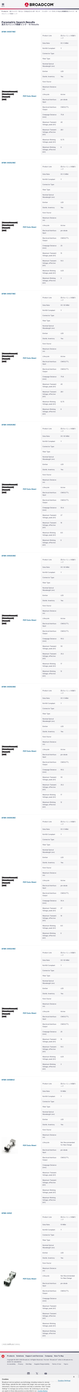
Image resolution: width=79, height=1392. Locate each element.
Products (11, 1356)
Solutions (20, 1356)
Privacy (20, 1364)
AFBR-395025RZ (9, 949)
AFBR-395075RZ (9, 294)
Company (48, 1356)
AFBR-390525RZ (9, 163)
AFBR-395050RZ (9, 425)
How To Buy (59, 1356)
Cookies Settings (64, 1380)
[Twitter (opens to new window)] (37, 1373)
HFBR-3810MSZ (8, 1080)
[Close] (73, 1376)
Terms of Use (56, 1364)
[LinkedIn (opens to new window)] (28, 1373)
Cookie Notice (42, 1391)
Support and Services (34, 1356)
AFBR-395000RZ (9, 556)
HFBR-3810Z (7, 1213)
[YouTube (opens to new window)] (46, 1373)
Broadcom (39, 5)
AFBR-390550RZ (9, 818)
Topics (66, 1364)
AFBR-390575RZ (9, 32)
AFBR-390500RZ (9, 687)
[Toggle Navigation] (3, 5)
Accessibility (11, 1364)
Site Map (29, 1364)
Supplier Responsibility (41, 1364)
